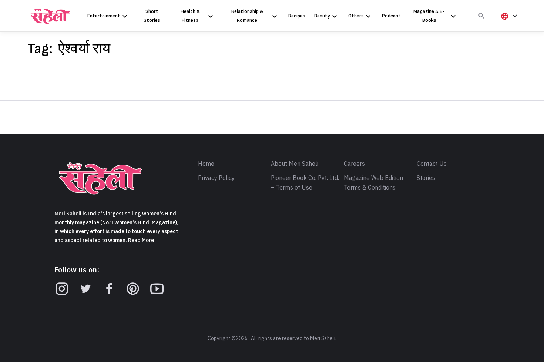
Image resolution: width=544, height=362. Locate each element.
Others (356, 16)
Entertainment (103, 16)
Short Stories (152, 15)
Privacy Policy (216, 178)
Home (206, 164)
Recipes (296, 16)
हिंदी (507, 28)
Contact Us (432, 164)
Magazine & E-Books (429, 15)
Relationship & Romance (247, 15)
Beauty (322, 16)
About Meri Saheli (294, 164)
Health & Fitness (190, 15)
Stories (426, 178)
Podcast (391, 16)
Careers (354, 164)
